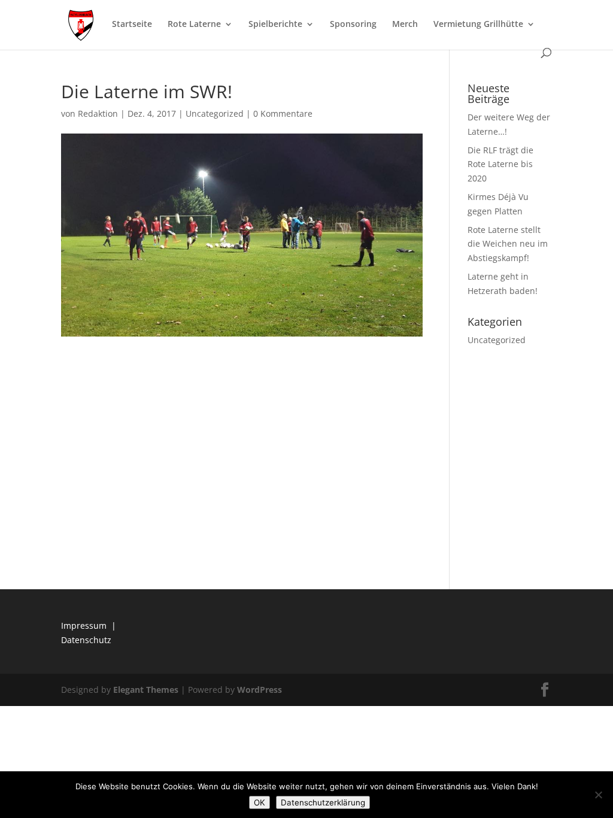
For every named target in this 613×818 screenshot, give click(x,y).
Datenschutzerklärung (323, 802)
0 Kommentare (282, 113)
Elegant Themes (145, 689)
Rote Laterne (194, 24)
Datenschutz (86, 640)
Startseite (132, 24)
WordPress (259, 689)
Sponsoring (353, 24)
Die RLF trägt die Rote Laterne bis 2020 (500, 164)
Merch (405, 24)
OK (259, 802)
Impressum (84, 625)
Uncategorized (215, 113)
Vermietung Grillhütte (478, 24)
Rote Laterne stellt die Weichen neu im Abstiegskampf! (508, 244)
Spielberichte (275, 24)
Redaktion (98, 113)
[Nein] (598, 795)
